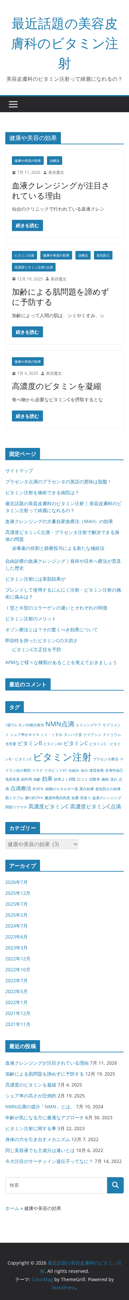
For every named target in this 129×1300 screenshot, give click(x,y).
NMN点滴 (59, 723)
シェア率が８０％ (24, 734)
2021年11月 (17, 1024)
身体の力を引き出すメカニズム (37, 1139)
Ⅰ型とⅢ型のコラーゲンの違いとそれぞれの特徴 (56, 607)
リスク (37, 770)
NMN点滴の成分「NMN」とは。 (40, 1106)
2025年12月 (17, 893)
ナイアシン (92, 734)
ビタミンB (30, 743)
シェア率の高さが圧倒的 (30, 1095)
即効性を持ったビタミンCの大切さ (41, 640)
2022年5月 (16, 991)
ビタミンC (76, 743)
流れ (113, 779)
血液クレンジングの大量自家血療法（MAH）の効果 (59, 521)
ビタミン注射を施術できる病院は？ (42, 492)
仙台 (84, 770)
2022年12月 (17, 958)
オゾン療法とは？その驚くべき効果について (51, 629)
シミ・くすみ (52, 734)
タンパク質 (73, 734)
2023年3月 (16, 947)
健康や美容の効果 (28, 160)
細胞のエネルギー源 (61, 789)
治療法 (55, 160)
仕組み (73, 770)
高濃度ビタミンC (48, 806)
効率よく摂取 (65, 779)
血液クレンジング (106, 797)
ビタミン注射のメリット (30, 618)
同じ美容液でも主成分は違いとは (40, 1150)
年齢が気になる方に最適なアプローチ (44, 1117)
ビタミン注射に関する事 (30, 1128)
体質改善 (96, 770)
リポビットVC (55, 770)
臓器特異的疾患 (57, 797)
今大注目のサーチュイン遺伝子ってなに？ (49, 1161)
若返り (85, 797)
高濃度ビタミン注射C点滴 (34, 267)
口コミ (82, 779)
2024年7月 (16, 926)
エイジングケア (88, 725)
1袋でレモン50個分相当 (24, 725)
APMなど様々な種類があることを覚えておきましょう (61, 662)
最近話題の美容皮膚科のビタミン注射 (64, 43)
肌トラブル (14, 797)
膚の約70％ (34, 797)
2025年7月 (16, 904)
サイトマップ (19, 470)
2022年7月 (16, 980)
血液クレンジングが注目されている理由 (61, 190)
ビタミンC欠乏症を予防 (36, 649)
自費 (75, 797)
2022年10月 (17, 969)
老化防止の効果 (108, 789)
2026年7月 (16, 882)
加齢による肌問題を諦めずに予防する (60, 296)
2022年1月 (16, 1002)
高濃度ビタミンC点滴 (95, 806)
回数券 (94, 779)
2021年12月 (17, 1013)
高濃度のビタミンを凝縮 (56, 385)
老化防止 (103, 255)
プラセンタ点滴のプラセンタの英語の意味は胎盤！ (58, 481)
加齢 (37, 779)
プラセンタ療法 (105, 759)
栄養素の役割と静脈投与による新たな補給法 (58, 548)
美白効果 (86, 789)
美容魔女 (56, 172)
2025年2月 (16, 915)
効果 (47, 778)
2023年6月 (16, 937)
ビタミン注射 (24, 255)
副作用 (26, 779)
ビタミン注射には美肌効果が (35, 579)
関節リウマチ (16, 807)
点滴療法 (20, 788)
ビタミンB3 (52, 744)
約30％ (38, 789)
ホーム (12, 1208)
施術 (105, 779)
